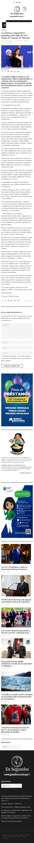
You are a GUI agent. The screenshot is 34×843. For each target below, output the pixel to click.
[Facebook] (14, 2)
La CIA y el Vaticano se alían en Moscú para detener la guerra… (14, 568)
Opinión (14, 836)
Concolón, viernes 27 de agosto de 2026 (13, 465)
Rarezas (24, 836)
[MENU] (4, 25)
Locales (17, 835)
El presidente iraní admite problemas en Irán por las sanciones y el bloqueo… (16, 663)
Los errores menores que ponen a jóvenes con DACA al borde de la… (15, 631)
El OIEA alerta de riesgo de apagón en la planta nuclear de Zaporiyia (16, 600)
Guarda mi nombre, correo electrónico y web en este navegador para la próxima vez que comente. (16, 358)
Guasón (26, 40)
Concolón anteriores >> (26, 473)
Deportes (27, 835)
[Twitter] (17, 2)
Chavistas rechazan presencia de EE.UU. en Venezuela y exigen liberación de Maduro (15, 729)
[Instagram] (19, 2)
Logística (5, 838)
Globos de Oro (18, 40)
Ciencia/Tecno (6, 836)
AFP (2, 40)
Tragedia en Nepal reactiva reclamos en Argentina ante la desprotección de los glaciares (17, 696)
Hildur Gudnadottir (7, 42)
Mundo (22, 835)
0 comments (29, 300)
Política (5, 835)
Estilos (4, 30)
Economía (10, 835)
